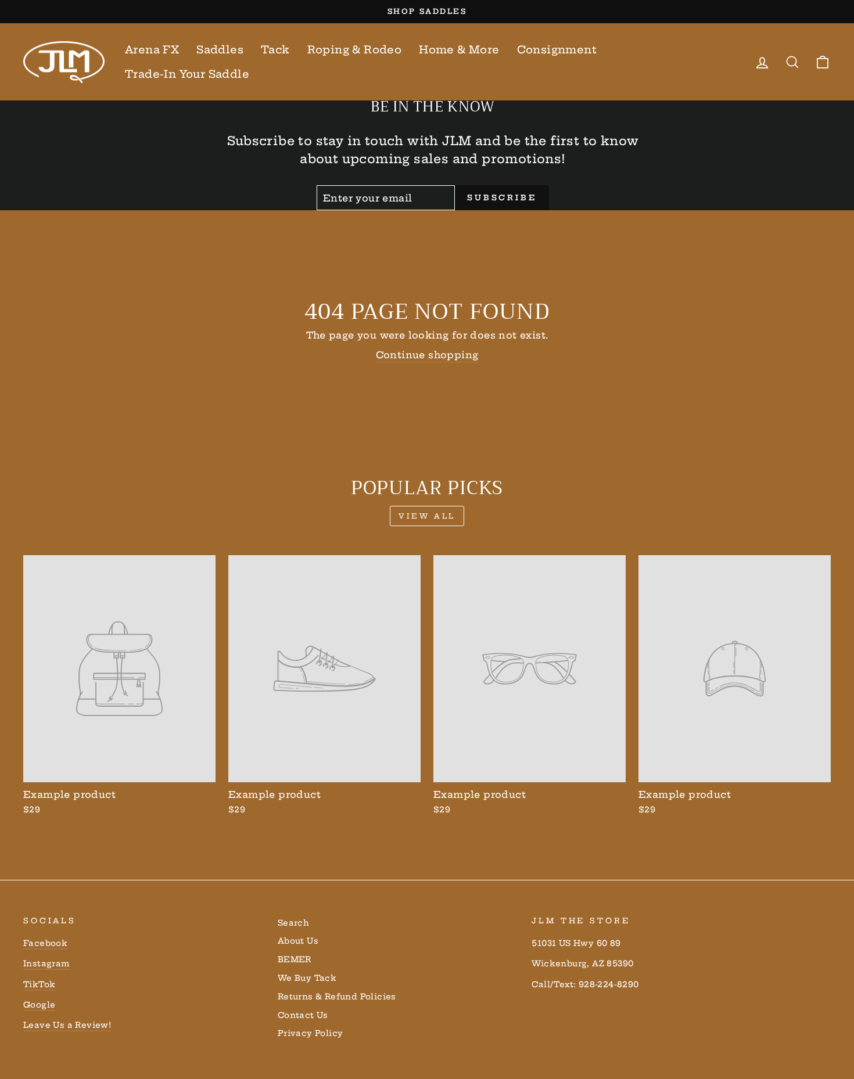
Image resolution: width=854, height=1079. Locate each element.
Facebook (45, 943)
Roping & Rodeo (354, 49)
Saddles (219, 49)
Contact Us (303, 1015)
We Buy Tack (307, 978)
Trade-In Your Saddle (187, 74)
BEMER (294, 960)
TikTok (39, 985)
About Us (298, 941)
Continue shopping (427, 355)
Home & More (459, 49)
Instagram (46, 964)
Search (293, 923)
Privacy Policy (310, 1033)
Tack (275, 49)
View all (427, 516)
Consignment (557, 49)
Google (39, 1005)
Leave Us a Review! (67, 1025)
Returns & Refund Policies (337, 997)
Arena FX (152, 49)
